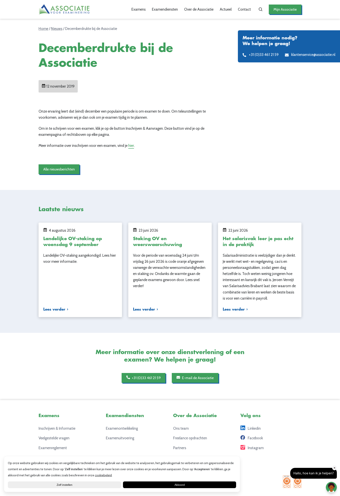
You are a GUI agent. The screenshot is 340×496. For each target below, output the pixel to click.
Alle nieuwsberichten (59, 169)
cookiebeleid (103, 475)
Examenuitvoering (120, 438)
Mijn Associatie (285, 9)
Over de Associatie (198, 9)
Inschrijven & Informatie (57, 428)
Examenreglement (53, 448)
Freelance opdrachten (190, 438)
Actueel (226, 9)
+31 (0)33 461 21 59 (146, 378)
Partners (179, 448)
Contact (244, 9)
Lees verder (54, 309)
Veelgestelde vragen (54, 438)
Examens (138, 9)
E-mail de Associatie (197, 378)
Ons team (181, 428)
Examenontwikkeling (122, 428)
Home (43, 28)
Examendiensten (165, 9)
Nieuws (56, 28)
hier (131, 145)
